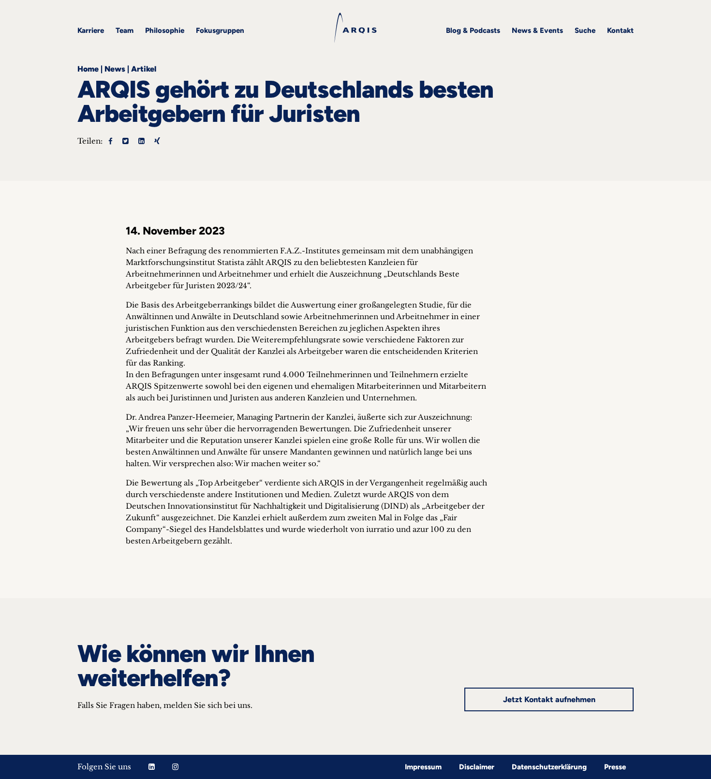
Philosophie (164, 30)
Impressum (423, 767)
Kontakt (620, 30)
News (114, 68)
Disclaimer (476, 767)
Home (88, 68)
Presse (615, 767)
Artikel (143, 68)
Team (124, 30)
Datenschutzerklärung (549, 767)
